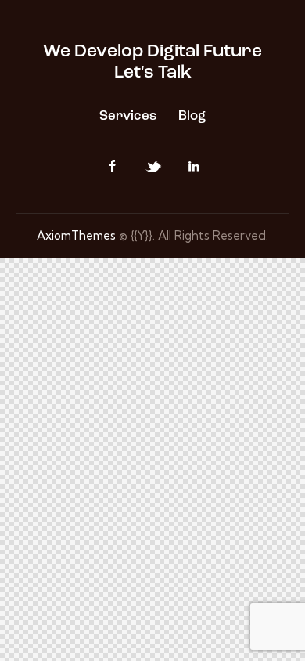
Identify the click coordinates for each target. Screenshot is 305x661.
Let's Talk (153, 73)
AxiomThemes (76, 235)
